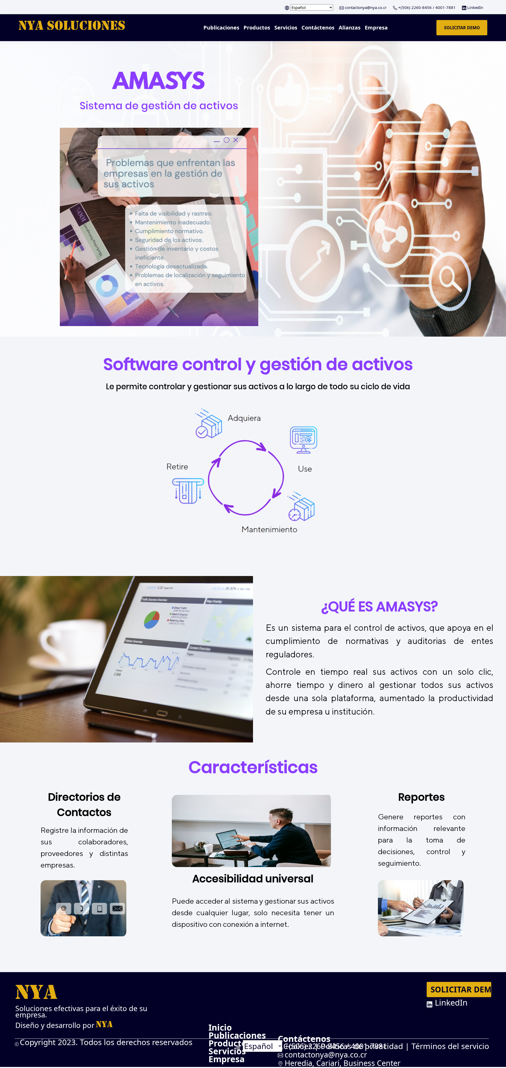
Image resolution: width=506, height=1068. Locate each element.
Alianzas (350, 27)
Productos (257, 27)
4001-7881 (445, 7)
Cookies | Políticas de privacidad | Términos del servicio (386, 1046)
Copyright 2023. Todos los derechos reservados (106, 1042)
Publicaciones (221, 27)
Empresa (376, 27)
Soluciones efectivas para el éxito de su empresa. (81, 1011)
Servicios (285, 27)
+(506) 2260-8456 (415, 7)
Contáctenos (317, 27)
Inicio (220, 1027)
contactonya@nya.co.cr (366, 7)
